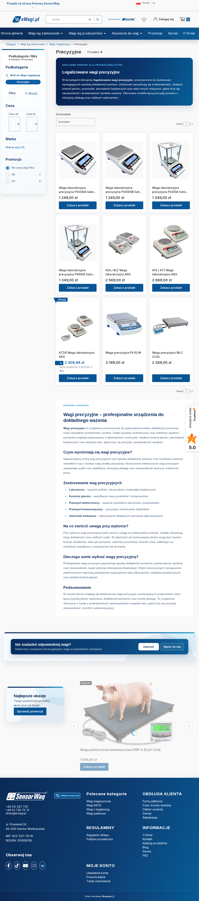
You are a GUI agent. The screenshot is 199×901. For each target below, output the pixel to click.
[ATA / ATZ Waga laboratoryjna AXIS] (171, 242)
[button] (97, 19)
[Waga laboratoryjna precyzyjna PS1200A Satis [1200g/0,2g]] (78, 160)
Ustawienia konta (97, 873)
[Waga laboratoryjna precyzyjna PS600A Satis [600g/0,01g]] (78, 242)
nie (13, 180)
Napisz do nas (172, 646)
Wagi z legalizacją (59, 44)
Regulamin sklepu (97, 835)
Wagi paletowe (96, 813)
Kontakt (147, 839)
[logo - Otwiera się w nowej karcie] (27, 796)
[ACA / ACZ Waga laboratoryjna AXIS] (124, 242)
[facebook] (8, 865)
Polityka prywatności (99, 839)
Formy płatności (153, 801)
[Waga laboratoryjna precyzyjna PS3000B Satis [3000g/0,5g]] (124, 160)
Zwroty (147, 813)
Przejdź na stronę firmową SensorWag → (33, 5)
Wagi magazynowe (98, 801)
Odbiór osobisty (153, 809)
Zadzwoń (148, 646)
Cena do (31, 114)
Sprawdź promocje (30, 711)
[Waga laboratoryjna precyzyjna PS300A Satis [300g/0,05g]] (171, 160)
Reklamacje (150, 817)
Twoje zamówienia (98, 881)
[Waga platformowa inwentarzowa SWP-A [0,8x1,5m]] (128, 713)
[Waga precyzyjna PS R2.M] (124, 325)
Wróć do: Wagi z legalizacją (25, 75)
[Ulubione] (144, 20)
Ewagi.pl (11, 44)
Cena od (13, 114)
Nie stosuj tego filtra (23, 167)
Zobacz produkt (78, 205)
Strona (179, 124)
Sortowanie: (63, 114)
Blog (145, 847)
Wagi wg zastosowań (32, 44)
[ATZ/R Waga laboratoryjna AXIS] (78, 325)
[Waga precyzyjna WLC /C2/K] (171, 325)
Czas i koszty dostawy (157, 805)
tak (13, 174)
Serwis (147, 851)
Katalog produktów (155, 843)
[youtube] (25, 865)
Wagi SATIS (93, 805)
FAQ (145, 855)
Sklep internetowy (98, 896)
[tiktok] (17, 865)
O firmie (148, 835)
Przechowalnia (95, 877)
